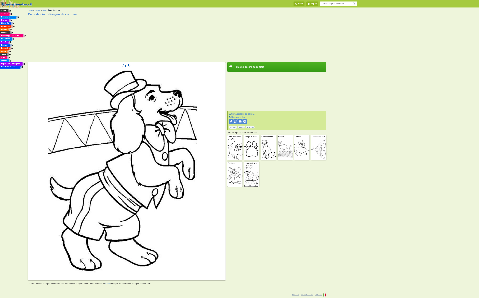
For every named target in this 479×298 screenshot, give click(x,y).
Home (30, 10)
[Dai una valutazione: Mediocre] (129, 66)
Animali (37, 10)
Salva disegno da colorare (243, 114)
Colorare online (238, 117)
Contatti (318, 295)
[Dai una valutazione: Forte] (124, 66)
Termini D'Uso (307, 295)
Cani (44, 10)
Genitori (295, 295)
